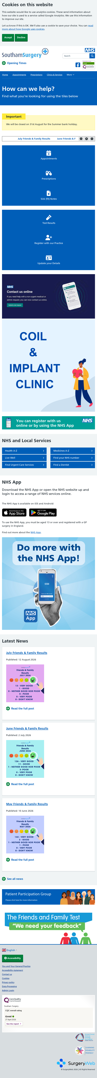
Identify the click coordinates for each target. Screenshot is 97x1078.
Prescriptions (36, 74)
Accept (8, 37)
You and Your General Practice (16, 966)
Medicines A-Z (61, 450)
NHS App (36, 532)
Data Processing (9, 986)
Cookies (5, 978)
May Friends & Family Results (27, 804)
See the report (12, 1024)
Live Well (10, 457)
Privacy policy (8, 982)
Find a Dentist (61, 464)
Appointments (19, 74)
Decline (21, 37)
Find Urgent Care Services (19, 464)
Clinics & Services (54, 74)
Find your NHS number (66, 457)
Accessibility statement (12, 970)
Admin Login (8, 990)
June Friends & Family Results (65, 138)
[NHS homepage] (25, 53)
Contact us (7, 974)
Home (5, 74)
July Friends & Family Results (25, 138)
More (70, 75)
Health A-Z (11, 450)
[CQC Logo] (12, 1002)
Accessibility (14, 958)
